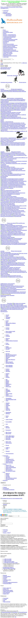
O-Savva (7, 369)
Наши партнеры (9, 462)
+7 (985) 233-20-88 (7, 560)
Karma (7, 346)
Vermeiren (8, 405)
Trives (7, 400)
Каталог (4, 66)
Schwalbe (8, 390)
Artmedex (8, 318)
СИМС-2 (8, 447)
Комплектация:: (4, 516)
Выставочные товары (8, 32)
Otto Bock (8, 371)
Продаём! (8, 476)
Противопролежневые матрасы (10, 47)
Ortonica (7, 370)
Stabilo (7, 394)
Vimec (7, 407)
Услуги (4, 463)
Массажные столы (7, 54)
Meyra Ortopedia (9, 361)
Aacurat (7, 314)
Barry (7, 322)
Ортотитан (8, 439)
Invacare (7, 344)
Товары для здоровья (7, 53)
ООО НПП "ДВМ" (10, 437)
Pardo (7, 374)
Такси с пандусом (4, 7)
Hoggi (7, 339)
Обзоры (7, 474)
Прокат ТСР (8, 465)
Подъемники (6, 41)
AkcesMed (8, 317)
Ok (15, 616)
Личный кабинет (7, 576)
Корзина (5, 575)
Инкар (7, 426)
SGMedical (8, 391)
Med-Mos (8, 357)
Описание (5, 529)
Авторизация (9, 14)
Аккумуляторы (12, 7)
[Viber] (4, 514)
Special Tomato (9, 393)
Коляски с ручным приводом (9, 35)
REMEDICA (8, 384)
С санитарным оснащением (9, 37)
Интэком (8, 427)
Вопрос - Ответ (7, 532)
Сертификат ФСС (4, 8)
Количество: (3, 519)
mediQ (7, 358)
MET (7, 360)
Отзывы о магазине (10, 460)
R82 (6, 379)
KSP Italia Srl (8, 347)
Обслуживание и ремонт (11, 478)
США (7, 448)
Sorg (7, 392)
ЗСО (7, 424)
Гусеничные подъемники (8, 489)
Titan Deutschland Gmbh (11, 399)
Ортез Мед (8, 438)
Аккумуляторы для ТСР (6, 67)
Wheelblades (8, 412)
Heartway (8, 338)
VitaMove (8, 408)
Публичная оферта (7, 583)
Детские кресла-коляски (8, 44)
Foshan (7, 334)
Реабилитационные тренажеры (10, 55)
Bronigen (8, 324)
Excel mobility (9, 332)
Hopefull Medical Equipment (12, 340)
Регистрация (8, 15)
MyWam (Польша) (10, 363)
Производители (4, 311)
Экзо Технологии (9, 453)
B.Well (7, 320)
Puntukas (8, 377)
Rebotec (7, 380)
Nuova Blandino (9, 365)
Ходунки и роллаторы (8, 48)
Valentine (8, 403)
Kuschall (7, 349)
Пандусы (5, 42)
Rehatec (7, 381)
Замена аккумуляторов (11, 467)
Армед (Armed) (9, 419)
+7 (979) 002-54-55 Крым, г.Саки (10, 562)
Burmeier (8, 325)
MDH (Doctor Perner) (10, 356)
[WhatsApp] (5, 514)
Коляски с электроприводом (9, 34)
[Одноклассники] (2, 514)
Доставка (8, 456)
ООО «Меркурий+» (10, 435)
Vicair (7, 406)
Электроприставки (7, 38)
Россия (7, 445)
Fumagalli (8, 336)
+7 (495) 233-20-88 (7, 559)
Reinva (7, 383)
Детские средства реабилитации (10, 45)
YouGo (7, 415)
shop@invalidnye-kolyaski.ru (9, 568)
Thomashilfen (8, 398)
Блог (4, 472)
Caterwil (7, 327)
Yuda (7, 417)
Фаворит (8, 451)
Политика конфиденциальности (10, 582)
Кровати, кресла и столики (9, 46)
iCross (7, 343)
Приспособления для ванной (9, 49)
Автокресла (5, 31)
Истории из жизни (10, 479)
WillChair (8, 413)
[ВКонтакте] (1, 514)
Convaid (7, 329)
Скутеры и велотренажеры (9, 40)
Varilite (7, 404)
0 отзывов (5, 501)
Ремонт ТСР (8, 468)
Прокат (20, 7)
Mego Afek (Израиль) (10, 359)
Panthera (7, 373)
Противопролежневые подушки (10, 39)
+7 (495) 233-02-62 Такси (8, 561)
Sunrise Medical (9, 396)
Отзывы (7, 475)
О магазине (5, 455)
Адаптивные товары (7, 52)
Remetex (7, 385)
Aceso (7, 316)
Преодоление (9, 442)
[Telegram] (6, 514)
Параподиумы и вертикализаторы (10, 51)
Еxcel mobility (9, 421)
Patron (7, 376)
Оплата (7, 458)
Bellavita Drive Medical (11, 323)
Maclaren (8, 353)
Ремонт (17, 7)
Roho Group (8, 386)
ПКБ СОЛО (8, 441)
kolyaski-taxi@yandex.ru (8, 567)
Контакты (5, 480)
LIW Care (8, 351)
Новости (8, 473)
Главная (5, 487)
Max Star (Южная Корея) (11, 354)
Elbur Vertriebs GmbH (10, 331)
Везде (4, 29)
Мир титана (8, 433)
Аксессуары (5, 56)
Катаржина (8, 430)
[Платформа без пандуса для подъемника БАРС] (11, 498)
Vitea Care (8, 410)
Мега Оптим (8, 432)
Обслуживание (9, 469)
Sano (7, 388)
